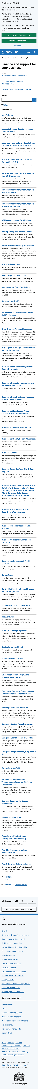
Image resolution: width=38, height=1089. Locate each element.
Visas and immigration (11, 987)
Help (4, 1042)
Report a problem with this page (19, 909)
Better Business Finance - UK (14, 276)
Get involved (7, 1033)
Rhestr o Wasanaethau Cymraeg (15, 1051)
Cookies (19, 1042)
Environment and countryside (14, 971)
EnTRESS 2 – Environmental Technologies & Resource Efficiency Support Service (17, 782)
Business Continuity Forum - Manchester (19, 439)
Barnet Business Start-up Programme (18, 245)
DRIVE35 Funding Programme (14, 631)
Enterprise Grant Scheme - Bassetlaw (17, 738)
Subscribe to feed (21, 885)
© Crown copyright (19, 1084)
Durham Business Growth (13, 658)
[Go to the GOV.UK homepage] (10, 52)
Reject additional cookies (19, 41)
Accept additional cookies (19, 35)
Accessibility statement (11, 1045)
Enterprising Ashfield (11, 768)
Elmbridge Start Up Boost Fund (15, 707)
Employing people (9, 967)
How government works (11, 1029)
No (33, 901)
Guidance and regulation (12, 1013)
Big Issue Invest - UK (10, 301)
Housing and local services (13, 975)
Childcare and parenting (12, 943)
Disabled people (8, 955)
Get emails (7, 885)
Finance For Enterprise (11, 817)
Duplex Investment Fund (12, 647)
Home (4, 58)
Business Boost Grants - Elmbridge (16, 427)
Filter (5, 105)
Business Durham (9, 453)
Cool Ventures (8, 617)
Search (13, 95)
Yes (24, 901)
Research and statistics (11, 1017)
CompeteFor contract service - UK (16, 605)
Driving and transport (10, 959)
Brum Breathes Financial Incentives (17, 329)
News (4, 1009)
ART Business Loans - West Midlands (17, 220)
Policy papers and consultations (15, 1021)
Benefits (5, 931)
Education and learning (11, 963)
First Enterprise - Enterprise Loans (16, 864)
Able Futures (7, 115)
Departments (7, 1005)
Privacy (10, 1042)
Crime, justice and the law (12, 951)
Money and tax (8, 979)
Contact (26, 1045)
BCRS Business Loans (11, 264)
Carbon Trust (7, 575)
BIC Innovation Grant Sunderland (16, 287)
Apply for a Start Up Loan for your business (17, 89)
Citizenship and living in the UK (14, 947)
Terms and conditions (10, 1048)
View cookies (19, 46)
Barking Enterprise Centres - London (17, 232)
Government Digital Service (13, 1054)
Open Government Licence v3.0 (15, 1065)
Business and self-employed (13, 939)
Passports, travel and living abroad (16, 983)
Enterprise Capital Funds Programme (17, 724)
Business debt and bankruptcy (18, 58)
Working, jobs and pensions (13, 991)
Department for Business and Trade (14, 76)
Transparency (7, 1025)
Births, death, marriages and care (15, 935)
